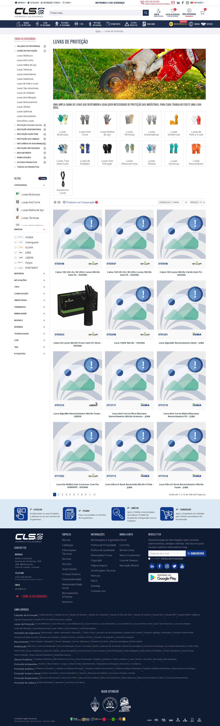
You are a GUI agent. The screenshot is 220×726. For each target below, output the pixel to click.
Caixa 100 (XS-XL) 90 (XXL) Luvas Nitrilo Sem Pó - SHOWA (77, 273)
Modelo (18, 320)
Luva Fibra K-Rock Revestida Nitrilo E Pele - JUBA (129, 486)
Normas (18, 326)
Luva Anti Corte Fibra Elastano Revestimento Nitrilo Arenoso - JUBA (129, 415)
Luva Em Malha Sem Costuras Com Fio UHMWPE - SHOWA (77, 486)
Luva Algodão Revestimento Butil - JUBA (181, 342)
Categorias (20, 185)
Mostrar (194, 202)
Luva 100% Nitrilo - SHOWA (129, 342)
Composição (21, 293)
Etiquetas (19, 353)
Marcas (18, 229)
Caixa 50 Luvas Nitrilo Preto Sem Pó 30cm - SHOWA (77, 344)
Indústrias (20, 300)
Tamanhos (20, 307)
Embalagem (20, 313)
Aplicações (20, 280)
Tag (16, 347)
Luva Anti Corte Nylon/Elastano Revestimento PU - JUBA (181, 415)
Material (19, 273)
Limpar (43, 178)
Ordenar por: (165, 202)
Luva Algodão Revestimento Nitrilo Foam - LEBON (77, 415)
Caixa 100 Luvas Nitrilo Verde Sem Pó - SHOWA (181, 273)
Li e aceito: (167, 558)
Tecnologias (21, 333)
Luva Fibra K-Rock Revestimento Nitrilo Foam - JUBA (181, 486)
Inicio (98, 31)
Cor (16, 340)
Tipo (16, 286)
